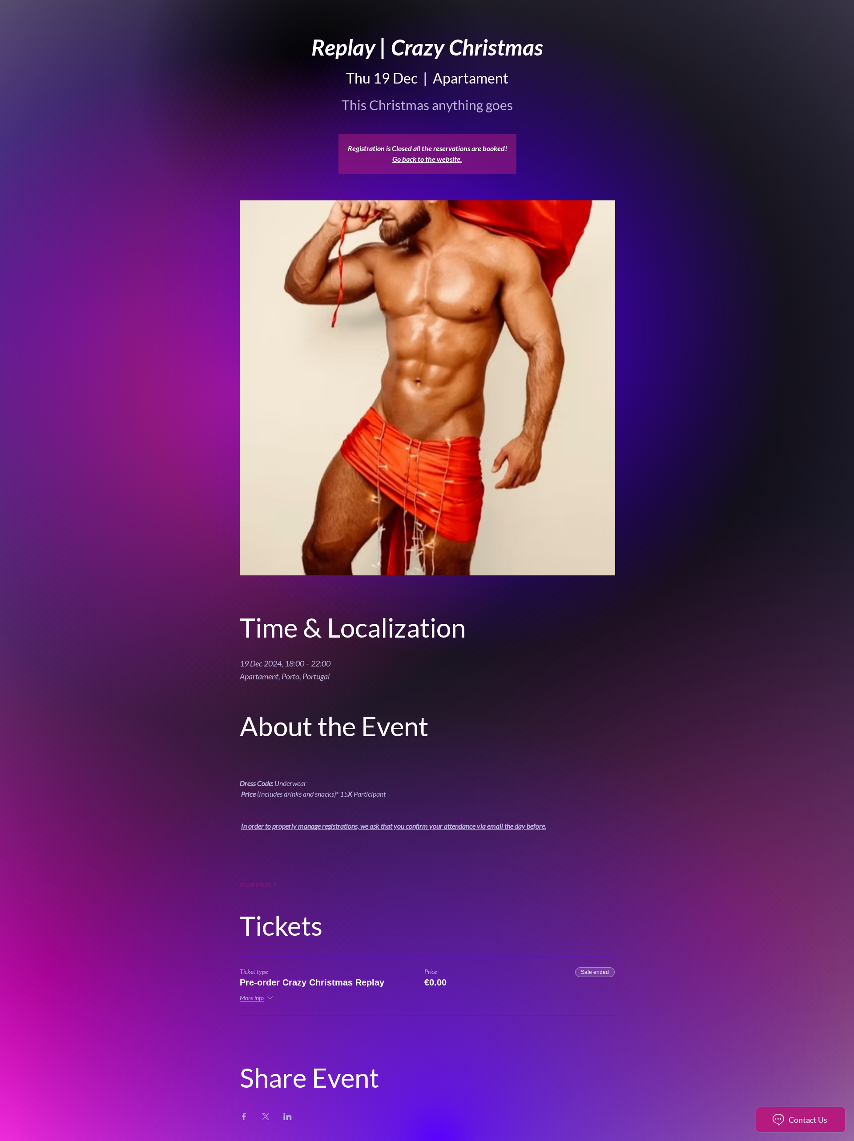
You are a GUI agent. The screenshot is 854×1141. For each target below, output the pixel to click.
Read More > (258, 884)
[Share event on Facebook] (244, 1116)
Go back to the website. (427, 159)
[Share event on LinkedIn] (287, 1116)
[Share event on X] (266, 1116)
